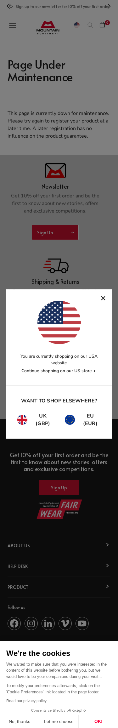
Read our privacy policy (26, 701)
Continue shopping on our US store (56, 371)
